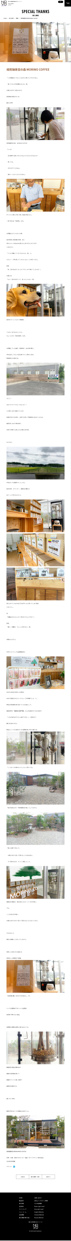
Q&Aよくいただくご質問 (41, 1201)
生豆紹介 (21, 1206)
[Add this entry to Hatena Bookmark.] (14, 1166)
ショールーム (22, 1212)
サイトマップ (22, 1209)
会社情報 (21, 1215)
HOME (5, 18)
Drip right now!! (38, 1209)
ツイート (9, 1166)
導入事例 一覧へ (35, 1177)
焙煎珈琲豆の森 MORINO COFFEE (16, 1151)
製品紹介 (21, 1201)
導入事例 (11, 18)
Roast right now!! (39, 1206)
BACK (23, 1177)
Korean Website (38, 1218)
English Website (39, 1212)
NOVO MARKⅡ (11, 3)
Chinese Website (39, 1215)
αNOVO (9, 5)
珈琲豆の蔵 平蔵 (19, 711)
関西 (17, 18)
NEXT (48, 1177)
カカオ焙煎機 (38, 1203)
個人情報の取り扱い (24, 1218)
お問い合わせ (38, 1198)
